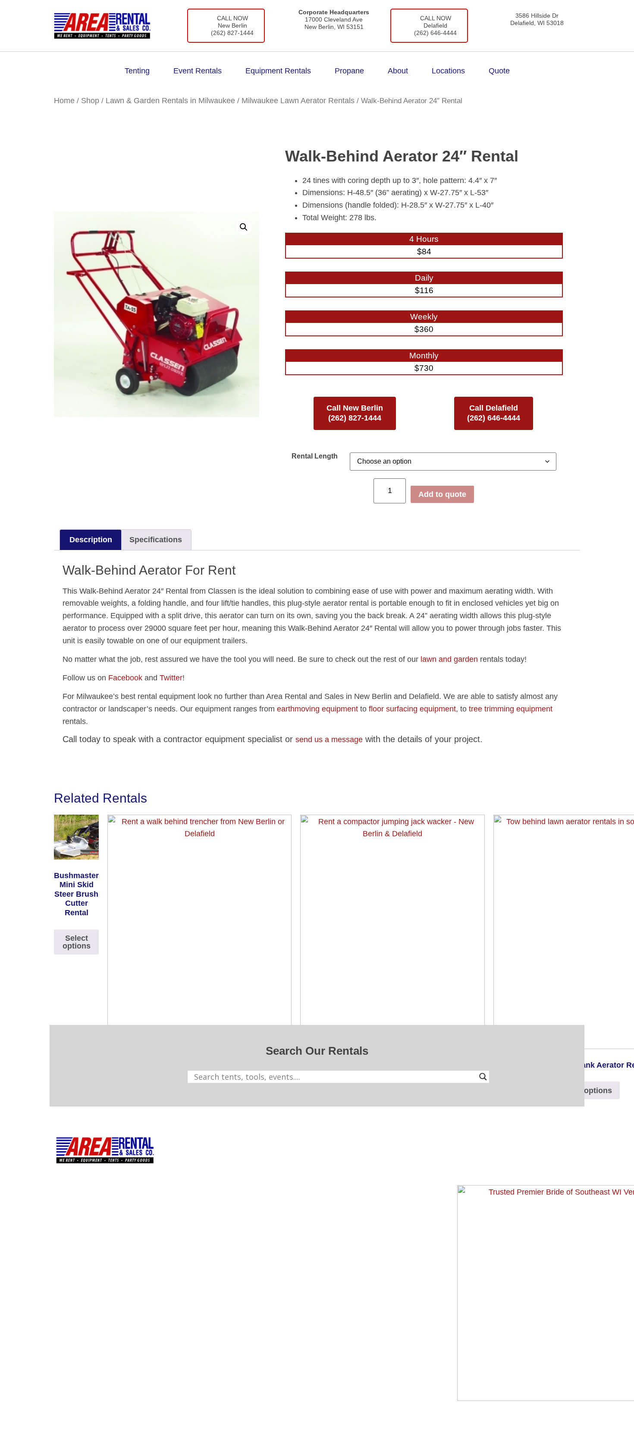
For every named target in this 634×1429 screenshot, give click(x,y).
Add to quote (442, 494)
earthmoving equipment (317, 709)
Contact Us (364, 1198)
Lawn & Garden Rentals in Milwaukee (170, 100)
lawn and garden (449, 659)
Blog (353, 1179)
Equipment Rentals (278, 70)
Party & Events (258, 1198)
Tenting (137, 70)
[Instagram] (493, 1165)
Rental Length (315, 455)
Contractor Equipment (270, 1179)
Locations (448, 70)
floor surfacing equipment (412, 709)
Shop (90, 100)
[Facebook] (468, 1165)
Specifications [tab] (155, 539)
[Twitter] (518, 1165)
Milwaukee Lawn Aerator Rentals (298, 100)
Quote (499, 70)
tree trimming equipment (510, 709)
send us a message (329, 739)
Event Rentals (197, 70)
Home (64, 100)
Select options (77, 942)
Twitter (171, 677)
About (398, 70)
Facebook (125, 677)
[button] (243, 227)
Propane (349, 70)
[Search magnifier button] (483, 1077)
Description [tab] (90, 539)
